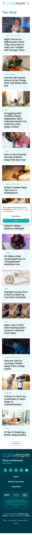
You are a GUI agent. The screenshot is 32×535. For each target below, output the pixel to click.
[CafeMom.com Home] (16, 3)
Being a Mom (8, 393)
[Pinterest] (16, 470)
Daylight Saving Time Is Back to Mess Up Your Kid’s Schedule (15, 294)
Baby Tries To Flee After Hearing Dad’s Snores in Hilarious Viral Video (15, 329)
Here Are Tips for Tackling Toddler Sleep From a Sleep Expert (14, 364)
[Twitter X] (11, 470)
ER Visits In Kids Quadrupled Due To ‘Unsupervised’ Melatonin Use (14, 260)
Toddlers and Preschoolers (12, 36)
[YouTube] (27, 470)
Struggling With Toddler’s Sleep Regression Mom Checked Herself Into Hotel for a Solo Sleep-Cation (15, 120)
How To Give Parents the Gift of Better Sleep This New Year (15, 157)
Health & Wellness (10, 74)
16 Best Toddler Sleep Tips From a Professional (15, 190)
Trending (7, 253)
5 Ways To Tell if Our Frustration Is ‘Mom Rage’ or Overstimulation (15, 400)
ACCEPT (16, 220)
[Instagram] (21, 470)
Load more (16, 443)
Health (7, 428)
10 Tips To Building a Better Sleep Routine (15, 433)
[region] (16, 214)
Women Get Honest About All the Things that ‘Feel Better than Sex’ (15, 81)
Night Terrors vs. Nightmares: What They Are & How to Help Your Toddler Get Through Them (14, 45)
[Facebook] (5, 470)
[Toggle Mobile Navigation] (4, 3)
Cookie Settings (16, 216)
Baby (6, 110)
